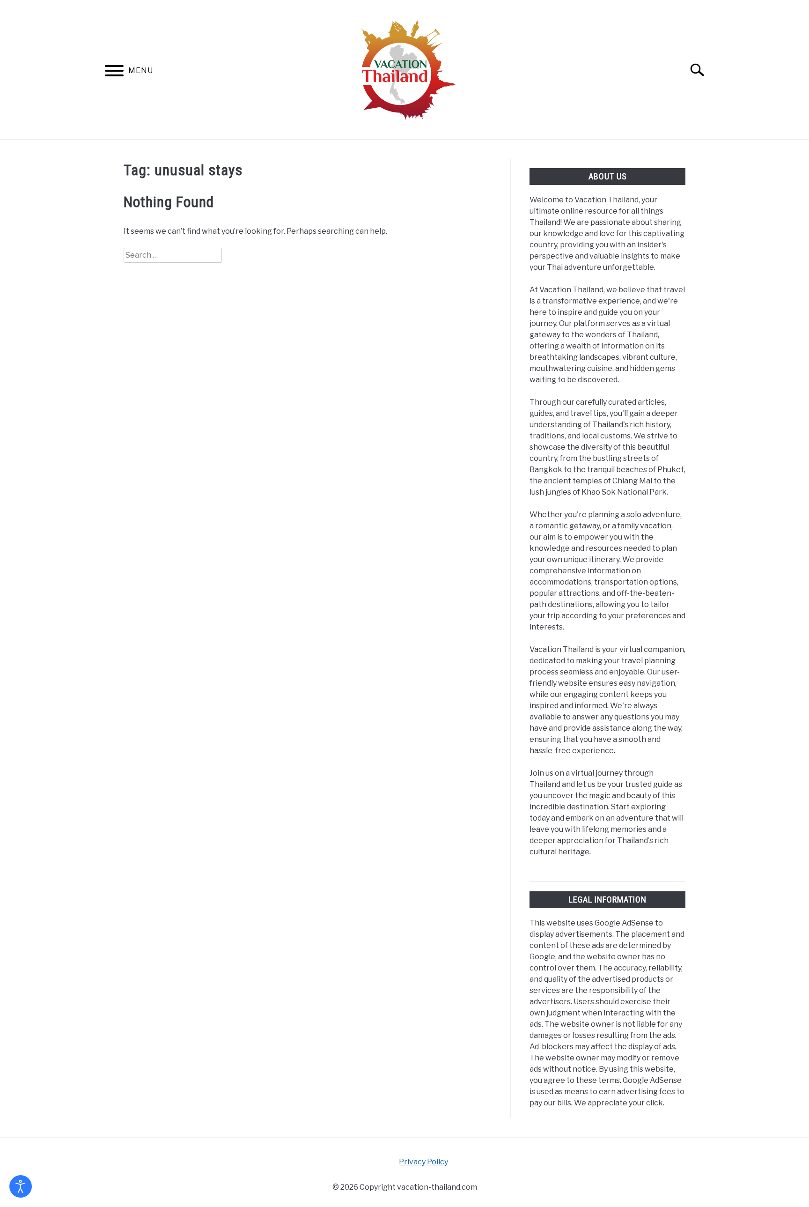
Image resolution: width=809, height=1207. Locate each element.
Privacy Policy (423, 1161)
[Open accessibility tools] (20, 1186)
